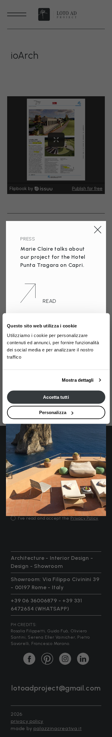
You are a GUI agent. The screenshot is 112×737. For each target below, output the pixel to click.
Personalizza (52, 412)
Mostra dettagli (78, 380)
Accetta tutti (56, 396)
